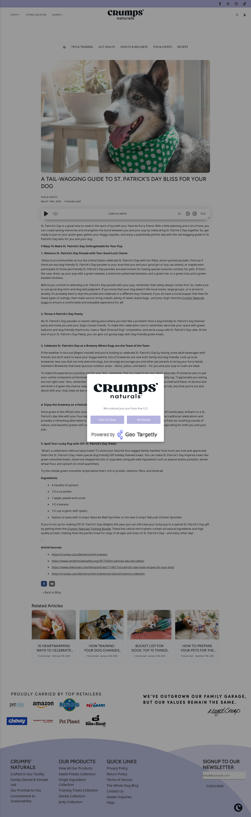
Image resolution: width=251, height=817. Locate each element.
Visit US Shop (107, 420)
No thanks (143, 420)
